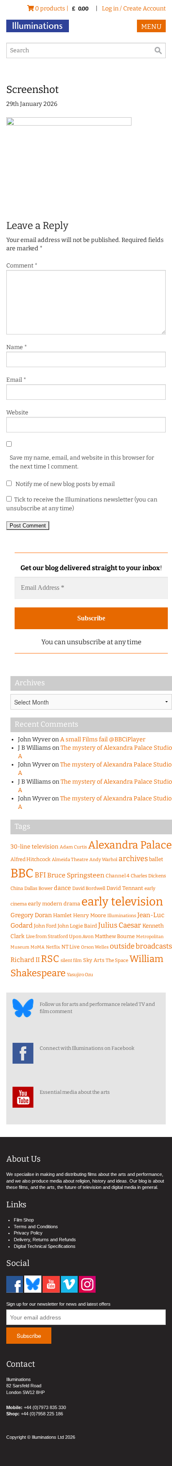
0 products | (61, 8)
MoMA (37, 947)
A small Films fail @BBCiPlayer (102, 739)
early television (122, 901)
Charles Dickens (148, 876)
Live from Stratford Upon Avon (60, 936)
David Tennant (124, 888)
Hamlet (62, 915)
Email (16, 379)
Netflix (53, 947)
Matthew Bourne (115, 936)
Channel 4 (117, 876)
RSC (50, 958)
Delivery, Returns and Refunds (45, 1239)
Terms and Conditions (36, 1226)
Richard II (25, 960)
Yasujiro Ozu (80, 974)
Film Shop (24, 1219)
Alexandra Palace (130, 845)
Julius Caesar (119, 925)
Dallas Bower (38, 888)
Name (16, 347)
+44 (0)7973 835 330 (45, 1407)
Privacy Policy (28, 1232)
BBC (21, 873)
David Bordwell (88, 888)
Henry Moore (89, 915)
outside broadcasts (141, 946)
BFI (40, 875)
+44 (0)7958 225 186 (42, 1413)
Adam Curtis (73, 847)
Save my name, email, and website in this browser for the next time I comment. (82, 462)
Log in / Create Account (134, 8)
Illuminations (121, 915)
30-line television (34, 846)
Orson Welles (95, 947)
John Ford (45, 926)
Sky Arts (93, 960)
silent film (71, 960)
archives (133, 858)
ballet (156, 859)
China (16, 888)
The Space (117, 960)
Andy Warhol (103, 859)
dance (62, 888)
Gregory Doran (31, 915)
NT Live (70, 947)
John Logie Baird (77, 926)
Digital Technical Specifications (45, 1246)
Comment (22, 265)
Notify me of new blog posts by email (64, 484)
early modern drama (54, 903)
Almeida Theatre (70, 859)
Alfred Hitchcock (30, 859)
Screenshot (32, 89)
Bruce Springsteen (75, 875)
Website (17, 412)
